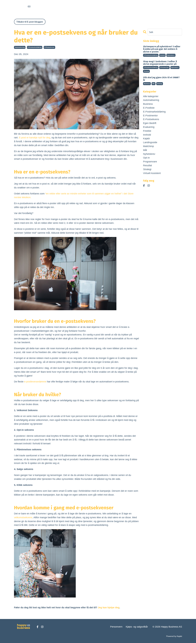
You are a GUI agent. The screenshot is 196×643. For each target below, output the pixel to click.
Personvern (116, 626)
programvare (150, 161)
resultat (147, 165)
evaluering (148, 127)
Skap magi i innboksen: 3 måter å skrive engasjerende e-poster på (160, 62)
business (147, 83)
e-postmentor (164, 67)
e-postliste (149, 107)
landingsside (150, 142)
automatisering (20, 47)
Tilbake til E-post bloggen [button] (29, 22)
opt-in (146, 157)
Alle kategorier (150, 96)
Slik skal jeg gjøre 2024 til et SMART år (161, 78)
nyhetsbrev (171, 55)
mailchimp (148, 146)
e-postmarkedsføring (34, 47)
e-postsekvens (49, 47)
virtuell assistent (152, 173)
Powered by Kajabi (174, 636)
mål (153, 83)
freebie (147, 131)
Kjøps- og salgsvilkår (137, 626)
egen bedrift (149, 123)
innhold (162, 55)
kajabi (146, 138)
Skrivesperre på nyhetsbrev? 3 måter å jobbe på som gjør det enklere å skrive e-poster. (161, 49)
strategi (146, 71)
